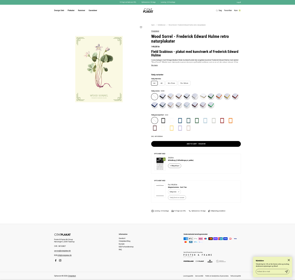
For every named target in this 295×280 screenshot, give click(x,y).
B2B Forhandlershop (126, 247)
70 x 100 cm (184, 83)
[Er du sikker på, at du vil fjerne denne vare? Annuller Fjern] (99, 69)
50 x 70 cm (171, 83)
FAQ (120, 250)
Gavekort (122, 238)
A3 (161, 83)
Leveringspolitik (188, 276)
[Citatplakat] (148, 10)
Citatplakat (155, 31)
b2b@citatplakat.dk (65, 255)
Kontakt (121, 244)
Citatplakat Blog (124, 241)
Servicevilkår (199, 276)
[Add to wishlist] (141, 27)
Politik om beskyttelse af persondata (217, 276)
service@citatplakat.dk (62, 251)
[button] (219, 10)
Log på (239, 2)
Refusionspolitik (236, 276)
